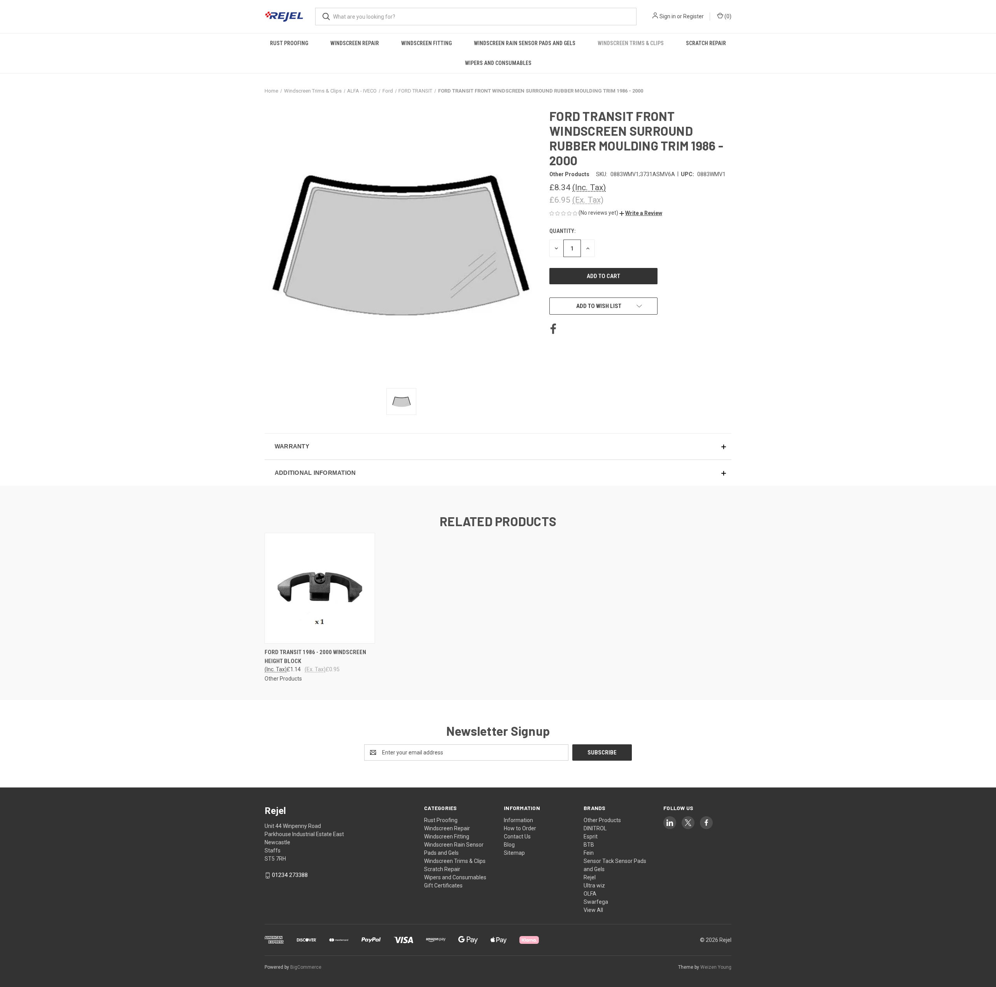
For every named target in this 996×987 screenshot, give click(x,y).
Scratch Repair (706, 43)
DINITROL (595, 828)
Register (693, 16)
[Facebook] (553, 329)
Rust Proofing (289, 43)
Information (518, 820)
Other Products (602, 820)
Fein (589, 853)
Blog (509, 845)
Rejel (590, 877)
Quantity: (562, 231)
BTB (589, 845)
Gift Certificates (443, 885)
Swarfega (596, 902)
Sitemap (514, 853)
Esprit (591, 836)
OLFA (590, 894)
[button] (640, 213)
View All (593, 910)
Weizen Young (715, 967)
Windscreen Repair (354, 43)
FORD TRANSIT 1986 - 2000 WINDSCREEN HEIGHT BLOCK (315, 657)
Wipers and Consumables (498, 63)
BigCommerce (305, 967)
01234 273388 (290, 875)
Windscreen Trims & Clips (631, 43)
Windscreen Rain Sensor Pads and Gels (524, 43)
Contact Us (517, 836)
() (727, 16)
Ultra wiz (594, 885)
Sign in (667, 16)
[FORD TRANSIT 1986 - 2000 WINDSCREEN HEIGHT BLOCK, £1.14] (320, 588)
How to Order (520, 828)
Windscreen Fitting (426, 43)
